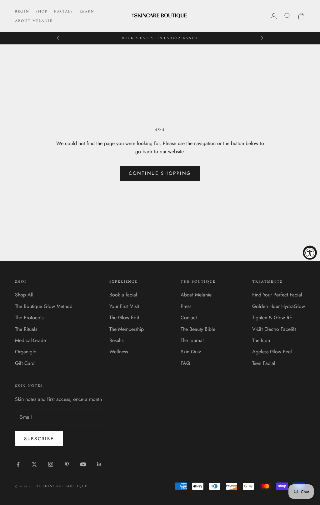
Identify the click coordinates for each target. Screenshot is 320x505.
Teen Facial (263, 363)
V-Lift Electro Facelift (274, 329)
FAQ (185, 363)
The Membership (126, 329)
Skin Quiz (191, 351)
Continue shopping (160, 173)
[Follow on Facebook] (18, 464)
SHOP (42, 11)
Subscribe (39, 438)
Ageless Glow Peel (272, 351)
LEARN (87, 11)
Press (186, 306)
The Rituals (26, 329)
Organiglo (26, 351)
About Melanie (196, 294)
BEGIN (22, 11)
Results (116, 340)
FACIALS (63, 11)
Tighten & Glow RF (272, 317)
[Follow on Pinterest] (67, 464)
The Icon (261, 340)
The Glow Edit (124, 317)
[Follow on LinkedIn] (99, 464)
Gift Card (25, 363)
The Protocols (29, 317)
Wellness (118, 351)
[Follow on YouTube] (83, 464)
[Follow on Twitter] (34, 464)
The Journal (192, 340)
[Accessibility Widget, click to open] (310, 252)
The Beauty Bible (198, 329)
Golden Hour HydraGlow (278, 306)
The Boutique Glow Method (43, 306)
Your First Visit (124, 306)
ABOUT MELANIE (33, 20)
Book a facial (123, 294)
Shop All (24, 294)
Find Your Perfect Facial (277, 294)
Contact (189, 317)
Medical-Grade (30, 340)
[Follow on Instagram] (51, 464)
